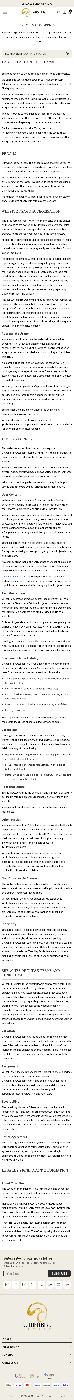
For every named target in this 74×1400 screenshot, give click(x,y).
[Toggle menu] (5, 12)
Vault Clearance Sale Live (37, 3)
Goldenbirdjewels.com (14, 576)
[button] (69, 12)
